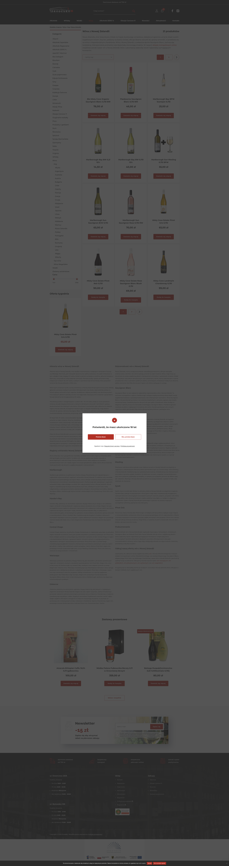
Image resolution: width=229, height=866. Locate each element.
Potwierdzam (101, 437)
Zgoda (149, 863)
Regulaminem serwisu (112, 446)
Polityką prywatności (128, 446)
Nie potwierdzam (128, 437)
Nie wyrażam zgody (159, 863)
